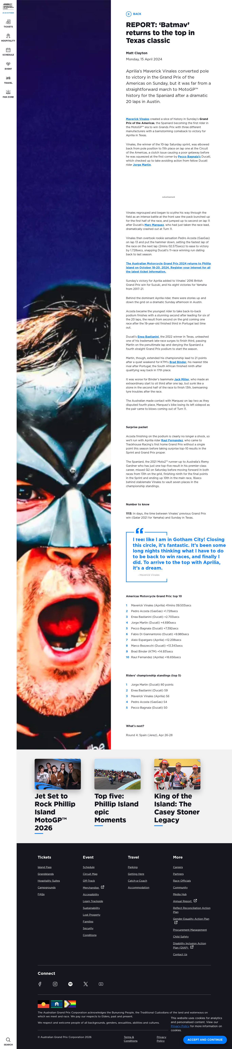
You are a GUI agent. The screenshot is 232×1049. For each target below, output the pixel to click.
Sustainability (91, 908)
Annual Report (182, 901)
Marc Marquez (154, 225)
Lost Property (91, 915)
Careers (178, 867)
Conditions (89, 935)
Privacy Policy (180, 1026)
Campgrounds (47, 887)
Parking (133, 867)
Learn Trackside (93, 901)
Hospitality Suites (49, 881)
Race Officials (182, 881)
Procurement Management (190, 930)
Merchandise (91, 888)
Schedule (89, 867)
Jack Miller (181, 379)
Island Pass (44, 867)
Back (137, 14)
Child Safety (181, 936)
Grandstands (46, 874)
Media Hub (180, 894)
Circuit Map (90, 874)
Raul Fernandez (172, 440)
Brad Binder (177, 362)
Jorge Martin (142, 164)
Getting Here (136, 874)
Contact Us (180, 954)
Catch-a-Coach (137, 881)
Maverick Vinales (137, 119)
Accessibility (91, 894)
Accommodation (138, 887)
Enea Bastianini (148, 336)
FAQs (41, 894)
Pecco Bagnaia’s (189, 156)
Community (180, 887)
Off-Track (89, 881)
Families (88, 921)
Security (88, 928)
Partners (178, 874)
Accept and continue (205, 1039)
